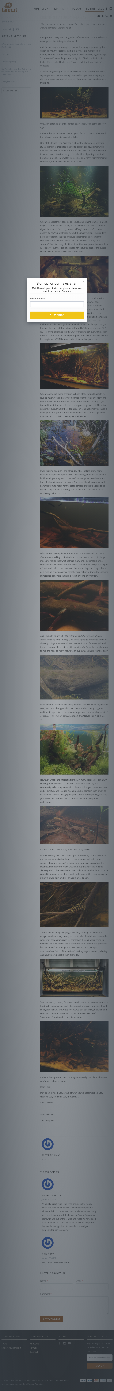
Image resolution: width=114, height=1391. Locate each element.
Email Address (37, 298)
